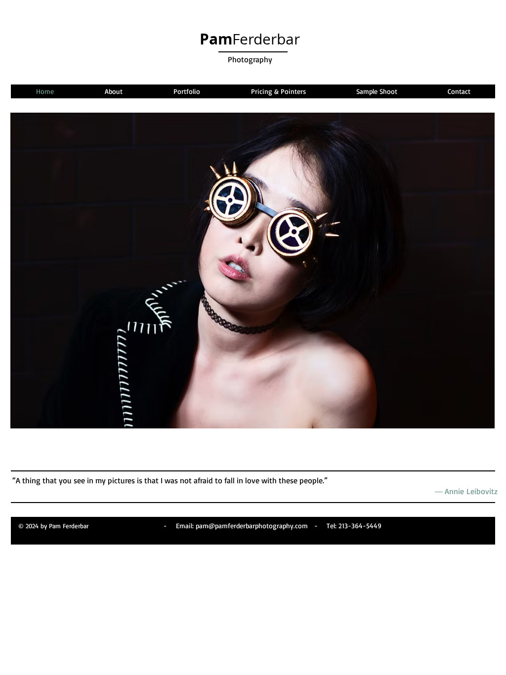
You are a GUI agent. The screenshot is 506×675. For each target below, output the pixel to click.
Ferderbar (250, 39)
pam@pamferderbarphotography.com (252, 525)
